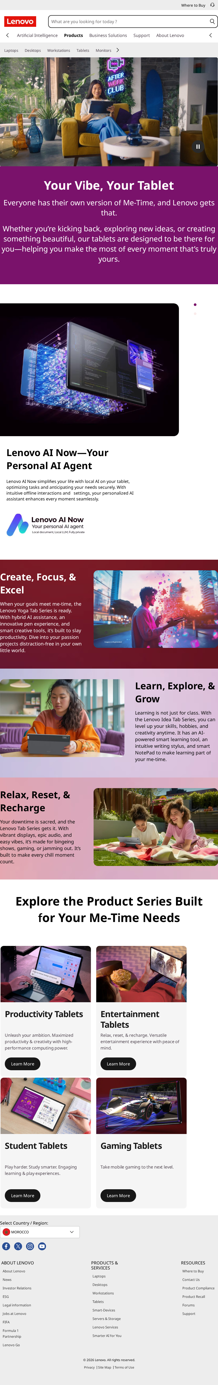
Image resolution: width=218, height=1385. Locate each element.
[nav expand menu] (7, 35)
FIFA (6, 1322)
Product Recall (193, 1296)
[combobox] (128, 21)
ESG (6, 1296)
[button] (212, 22)
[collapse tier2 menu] (118, 50)
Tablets (98, 1301)
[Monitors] (113, 50)
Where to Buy (193, 1271)
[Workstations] (72, 50)
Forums (188, 1305)
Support (188, 1313)
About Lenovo (14, 1271)
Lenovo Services (105, 1327)
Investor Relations (17, 1288)
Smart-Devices (104, 1310)
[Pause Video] (198, 146)
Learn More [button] (22, 1064)
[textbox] (40, 1232)
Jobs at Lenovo (14, 1313)
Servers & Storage (107, 1318)
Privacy (89, 1367)
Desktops (100, 1284)
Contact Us (191, 1279)
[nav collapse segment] (210, 35)
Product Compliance (198, 1288)
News (7, 1279)
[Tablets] (91, 50)
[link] (212, 6)
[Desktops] (43, 50)
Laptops (99, 1276)
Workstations (103, 1293)
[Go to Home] (20, 21)
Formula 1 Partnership (12, 1333)
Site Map (104, 1367)
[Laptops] (20, 50)
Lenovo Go (11, 1344)
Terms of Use (124, 1367)
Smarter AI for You (107, 1335)
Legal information (17, 1305)
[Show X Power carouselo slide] (202, 307)
